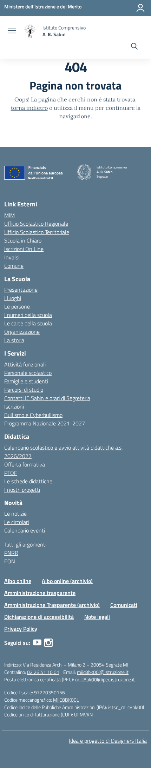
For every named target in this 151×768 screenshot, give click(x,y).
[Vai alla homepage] (30, 31)
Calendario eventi (24, 530)
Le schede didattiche (28, 481)
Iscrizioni (14, 406)
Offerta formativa (24, 464)
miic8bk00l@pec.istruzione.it (105, 679)
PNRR (11, 553)
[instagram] (48, 642)
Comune (14, 265)
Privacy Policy (20, 628)
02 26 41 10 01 (43, 672)
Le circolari (16, 522)
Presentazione (21, 289)
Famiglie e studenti (26, 381)
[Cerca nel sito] (134, 47)
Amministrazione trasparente (40, 593)
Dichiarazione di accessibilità (39, 617)
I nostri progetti (22, 489)
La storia (14, 340)
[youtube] (37, 642)
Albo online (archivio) (67, 581)
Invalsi (11, 257)
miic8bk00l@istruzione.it (103, 672)
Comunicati (123, 605)
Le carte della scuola (28, 323)
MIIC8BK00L (66, 699)
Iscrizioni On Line (24, 249)
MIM (9, 215)
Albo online (17, 581)
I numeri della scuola (28, 315)
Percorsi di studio (23, 389)
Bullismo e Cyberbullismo (33, 415)
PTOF (10, 473)
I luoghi (12, 298)
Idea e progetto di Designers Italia (108, 740)
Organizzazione (22, 331)
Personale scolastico (28, 373)
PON (9, 561)
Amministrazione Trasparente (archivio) (52, 605)
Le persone (17, 306)
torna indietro (29, 107)
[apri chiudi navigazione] (12, 31)
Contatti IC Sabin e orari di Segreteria (47, 398)
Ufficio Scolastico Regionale (36, 223)
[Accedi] (140, 8)
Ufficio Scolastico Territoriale (36, 232)
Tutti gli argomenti (25, 544)
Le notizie (15, 513)
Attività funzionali (25, 364)
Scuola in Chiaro (22, 240)
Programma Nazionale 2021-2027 (44, 423)
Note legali (97, 617)
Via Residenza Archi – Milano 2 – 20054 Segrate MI (75, 664)
